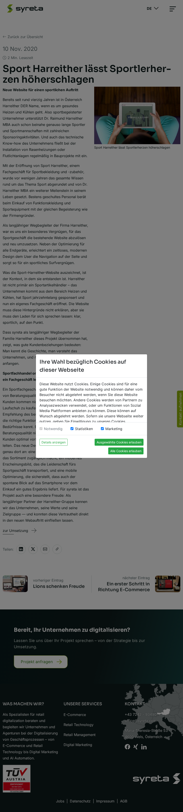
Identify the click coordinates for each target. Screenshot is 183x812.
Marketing (113, 429)
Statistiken (84, 429)
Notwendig (53, 429)
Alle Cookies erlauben (125, 451)
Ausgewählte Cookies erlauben (119, 442)
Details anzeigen (54, 442)
